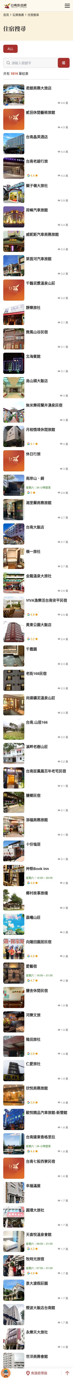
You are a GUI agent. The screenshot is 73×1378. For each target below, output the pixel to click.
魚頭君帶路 (39, 1373)
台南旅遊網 (15, 5)
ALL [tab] (10, 48)
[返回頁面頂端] (67, 1373)
